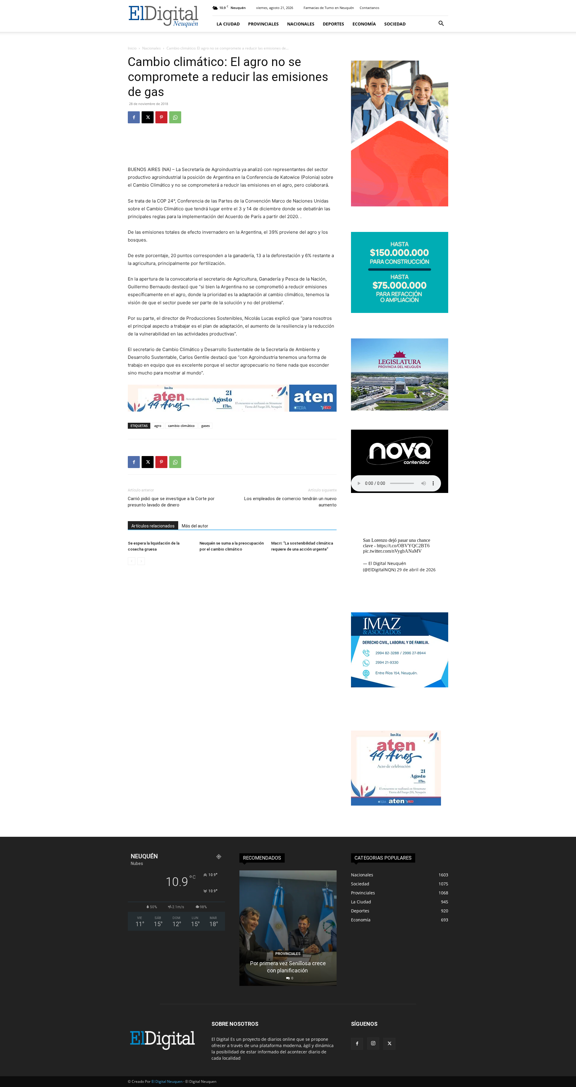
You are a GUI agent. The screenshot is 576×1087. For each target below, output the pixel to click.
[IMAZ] (399, 686)
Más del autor (195, 526)
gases (205, 425)
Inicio (132, 48)
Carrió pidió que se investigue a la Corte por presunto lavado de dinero (171, 502)
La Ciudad (228, 24)
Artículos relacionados (153, 526)
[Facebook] (134, 117)
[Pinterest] (161, 117)
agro (157, 425)
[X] (148, 117)
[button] (441, 24)
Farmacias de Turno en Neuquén (329, 7)
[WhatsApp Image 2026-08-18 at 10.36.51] (232, 398)
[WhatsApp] (175, 117)
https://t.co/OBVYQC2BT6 (403, 545)
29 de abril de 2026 (416, 569)
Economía (364, 24)
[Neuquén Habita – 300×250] (399, 311)
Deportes (333, 24)
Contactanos (369, 7)
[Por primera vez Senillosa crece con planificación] (288, 928)
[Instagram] (373, 1043)
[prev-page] (131, 561)
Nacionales (300, 24)
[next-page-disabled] (141, 561)
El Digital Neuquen (167, 1081)
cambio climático (181, 425)
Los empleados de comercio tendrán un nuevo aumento (290, 502)
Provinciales (263, 24)
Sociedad (395, 24)
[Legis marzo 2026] (399, 409)
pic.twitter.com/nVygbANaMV (392, 551)
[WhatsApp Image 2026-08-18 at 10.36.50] (396, 804)
